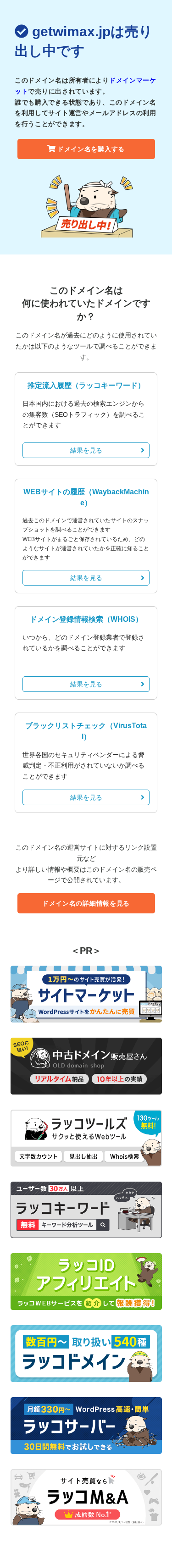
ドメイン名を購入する (91, 149)
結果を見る (86, 450)
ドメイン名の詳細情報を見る (86, 903)
